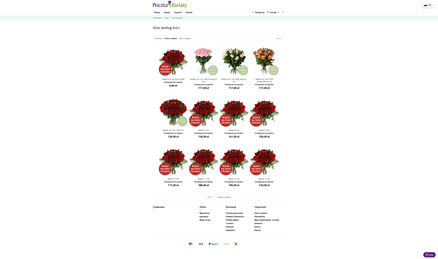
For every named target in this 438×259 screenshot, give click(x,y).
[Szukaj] (283, 12)
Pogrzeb (178, 12)
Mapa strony (205, 220)
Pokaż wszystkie (224, 197)
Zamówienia (259, 217)
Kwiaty (157, 12)
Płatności (230, 227)
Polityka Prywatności (235, 217)
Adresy (257, 227)
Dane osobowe (260, 213)
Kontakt (189, 12)
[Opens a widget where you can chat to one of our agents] (429, 255)
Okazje (167, 12)
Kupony (257, 230)
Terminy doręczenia (234, 213)
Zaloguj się (259, 12)
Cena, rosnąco (170, 38)
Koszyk (274, 12)
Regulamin (230, 230)
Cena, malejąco (185, 38)
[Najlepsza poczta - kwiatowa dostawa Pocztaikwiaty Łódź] (170, 5)
